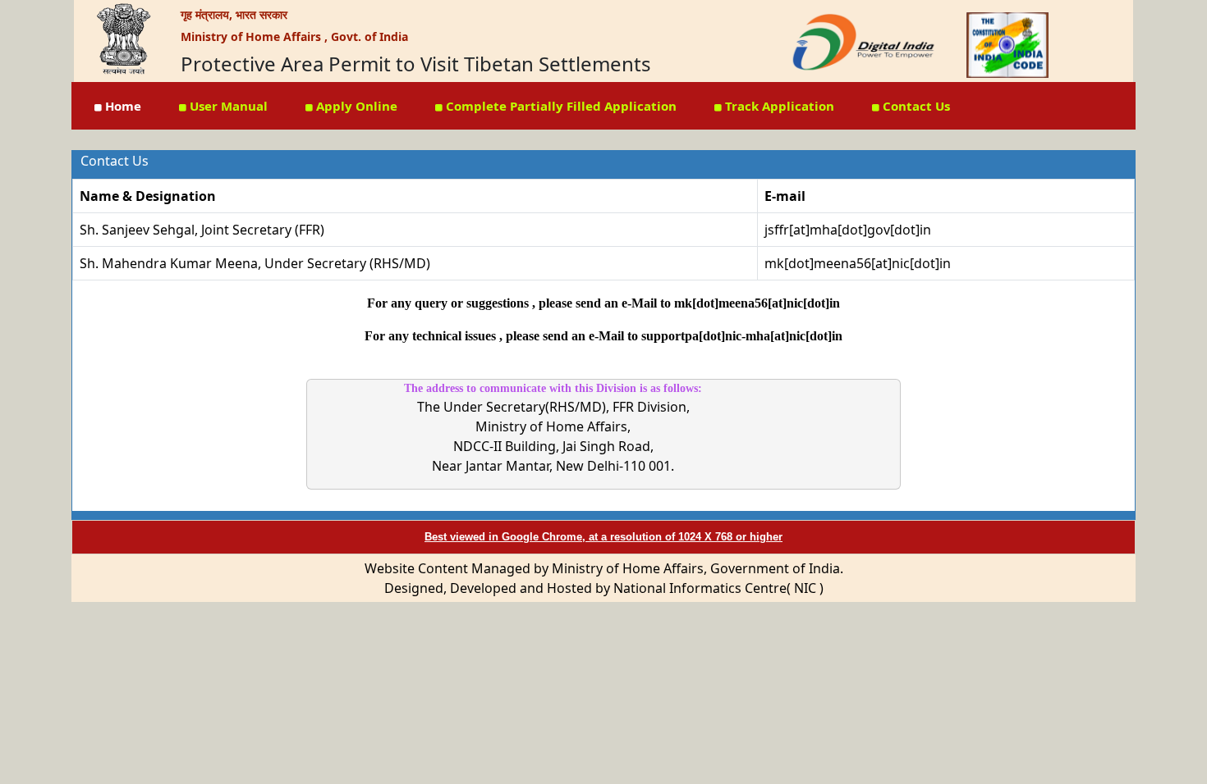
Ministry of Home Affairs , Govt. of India (294, 36)
